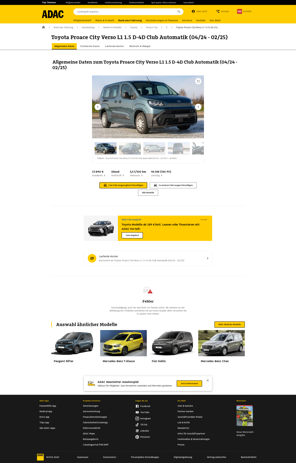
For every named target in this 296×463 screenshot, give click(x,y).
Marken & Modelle (112, 27)
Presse (181, 444)
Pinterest (145, 437)
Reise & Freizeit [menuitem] (104, 20)
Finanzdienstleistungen (95, 417)
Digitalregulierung (183, 457)
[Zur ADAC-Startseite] (53, 14)
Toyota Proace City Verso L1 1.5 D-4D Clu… (197, 27)
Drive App (44, 417)
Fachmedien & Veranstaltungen (194, 439)
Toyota (133, 27)
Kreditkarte (93, 2)
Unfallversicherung (113, 2)
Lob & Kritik (184, 422)
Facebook (145, 406)
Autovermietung (91, 411)
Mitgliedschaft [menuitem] (82, 20)
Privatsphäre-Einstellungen (145, 457)
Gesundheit (188, 2)
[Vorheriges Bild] (98, 107)
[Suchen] (179, 11)
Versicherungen (90, 405)
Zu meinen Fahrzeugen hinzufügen (176, 185)
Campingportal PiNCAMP (96, 444)
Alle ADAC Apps (47, 428)
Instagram (145, 418)
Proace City (152, 27)
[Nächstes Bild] (198, 107)
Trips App (44, 422)
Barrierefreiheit (249, 457)
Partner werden (185, 411)
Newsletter (183, 428)
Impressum (82, 457)
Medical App (45, 411)
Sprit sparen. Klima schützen (163, 2)
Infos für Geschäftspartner (191, 433)
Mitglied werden (73, 2)
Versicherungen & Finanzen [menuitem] (162, 20)
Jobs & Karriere (185, 405)
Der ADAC (182, 401)
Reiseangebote (90, 439)
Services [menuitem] (187, 20)
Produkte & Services (91, 401)
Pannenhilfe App (47, 405)
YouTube (144, 412)
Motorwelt (241, 401)
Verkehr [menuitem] (201, 20)
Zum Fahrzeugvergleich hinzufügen (125, 185)
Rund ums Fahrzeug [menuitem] (130, 20)
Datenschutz (109, 457)
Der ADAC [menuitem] (215, 20)
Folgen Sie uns (141, 401)
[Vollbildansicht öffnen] (198, 81)
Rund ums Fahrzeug (63, 27)
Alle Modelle (148, 192)
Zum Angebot (132, 235)
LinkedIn (144, 430)
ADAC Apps (44, 401)
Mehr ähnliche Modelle (229, 324)
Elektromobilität (136, 2)
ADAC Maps (89, 433)
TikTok (143, 424)
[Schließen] (208, 381)
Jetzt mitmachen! (189, 383)
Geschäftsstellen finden (190, 417)
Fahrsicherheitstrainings (95, 422)
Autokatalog (88, 27)
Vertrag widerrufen (216, 457)
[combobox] (128, 11)
